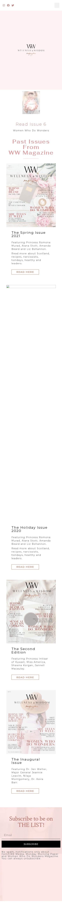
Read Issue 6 (31, 124)
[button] (57, 5)
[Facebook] (8, 5)
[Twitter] (13, 5)
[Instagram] (4, 5)
